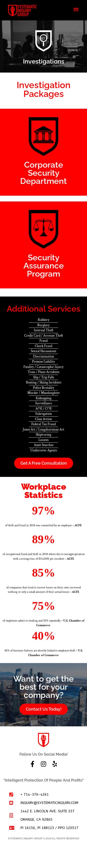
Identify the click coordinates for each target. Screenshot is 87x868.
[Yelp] (55, 764)
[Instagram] (44, 764)
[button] (76, 9)
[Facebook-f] (32, 764)
